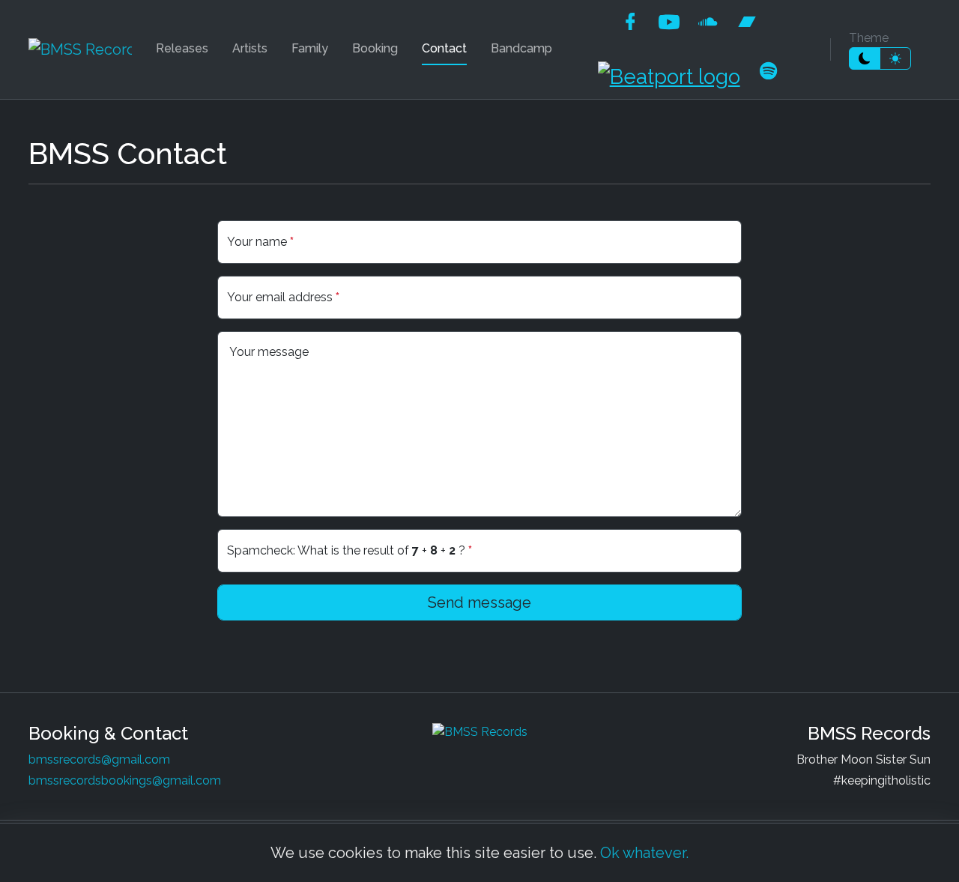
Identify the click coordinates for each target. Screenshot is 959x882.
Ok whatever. (644, 853)
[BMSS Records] (80, 49)
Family (309, 48)
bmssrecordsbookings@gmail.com (124, 780)
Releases (182, 48)
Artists (249, 48)
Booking (375, 48)
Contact (444, 48)
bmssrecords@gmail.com (99, 759)
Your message (269, 352)
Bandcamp (521, 48)
